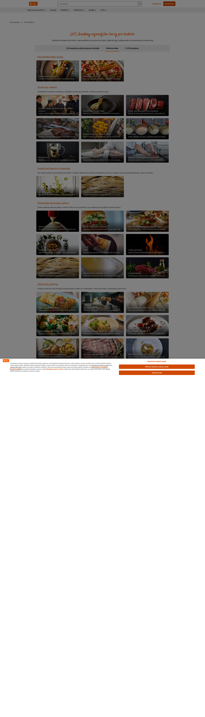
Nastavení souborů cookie (156, 361)
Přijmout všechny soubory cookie (156, 367)
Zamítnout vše (157, 373)
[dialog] (102, 537)
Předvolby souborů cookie (54, 369)
